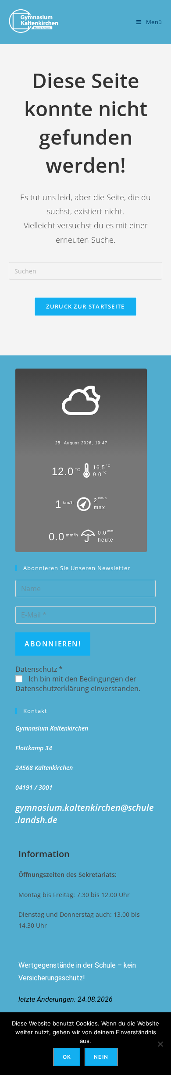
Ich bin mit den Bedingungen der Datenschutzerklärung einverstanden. (77, 683)
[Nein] (160, 1044)
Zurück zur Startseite (85, 306)
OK (67, 1057)
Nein (101, 1057)
